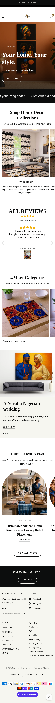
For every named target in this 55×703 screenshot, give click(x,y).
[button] (12, 78)
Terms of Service (36, 662)
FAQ (31, 642)
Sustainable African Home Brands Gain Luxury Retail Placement (24, 544)
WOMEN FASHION (10, 659)
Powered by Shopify (41, 679)
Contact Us (33, 638)
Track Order (34, 633)
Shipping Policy (35, 654)
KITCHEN (6, 651)
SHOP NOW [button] (9, 440)
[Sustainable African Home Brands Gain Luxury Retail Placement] (24, 505)
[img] (27, 216)
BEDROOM (7, 642)
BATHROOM (7, 647)
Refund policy (34, 650)
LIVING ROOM (8, 638)
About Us (33, 646)
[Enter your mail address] (24, 624)
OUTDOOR (7, 655)
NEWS (5, 664)
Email (4, 619)
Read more (24, 553)
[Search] (46, 16)
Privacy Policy (35, 658)
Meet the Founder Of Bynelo (41, 666)
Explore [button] (27, 591)
